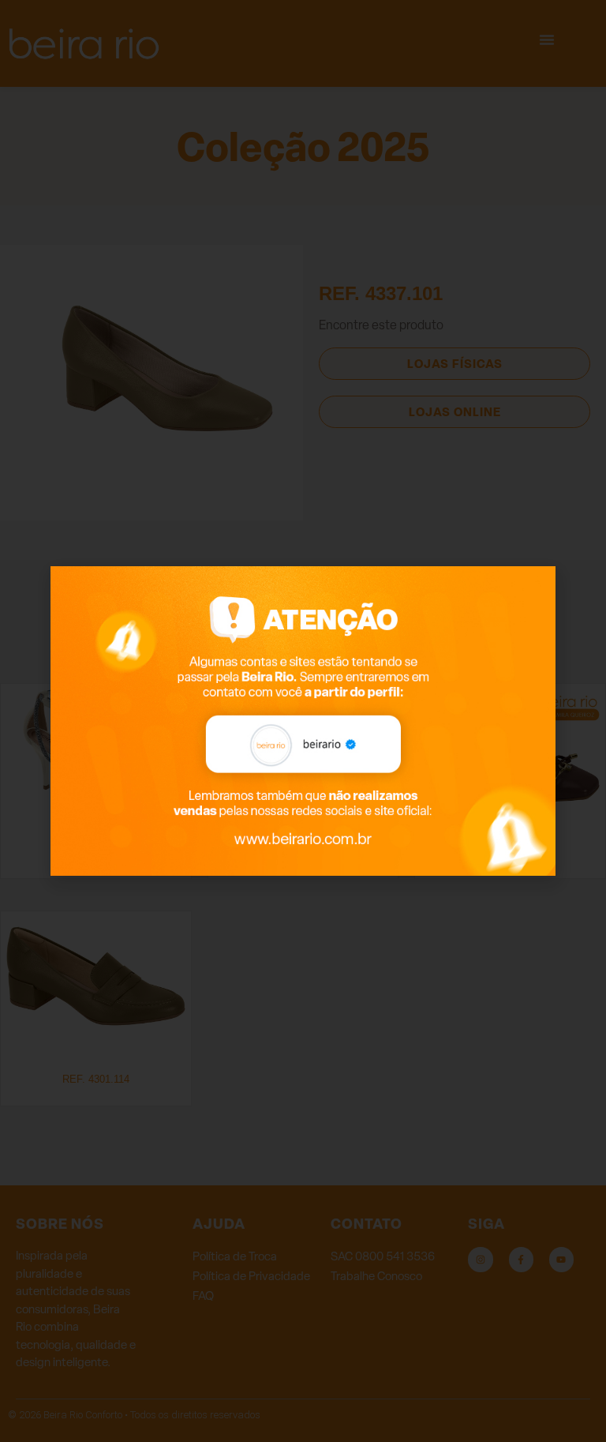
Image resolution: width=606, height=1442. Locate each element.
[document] (303, 721)
